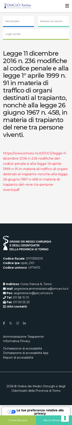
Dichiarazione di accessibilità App (25, 353)
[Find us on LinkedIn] (24, 323)
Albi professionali (54, 420)
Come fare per (18, 420)
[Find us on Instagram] (17, 323)
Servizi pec (12, 21)
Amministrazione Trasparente (23, 336)
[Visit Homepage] (17, 6)
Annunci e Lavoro (51, 21)
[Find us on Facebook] (4, 323)
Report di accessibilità (18, 357)
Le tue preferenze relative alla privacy (40, 411)
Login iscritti (13, 34)
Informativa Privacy (16, 341)
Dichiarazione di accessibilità (22, 348)
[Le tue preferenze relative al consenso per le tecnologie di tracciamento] (65, 418)
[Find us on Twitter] (10, 323)
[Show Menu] (67, 6)
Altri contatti (16, 306)
